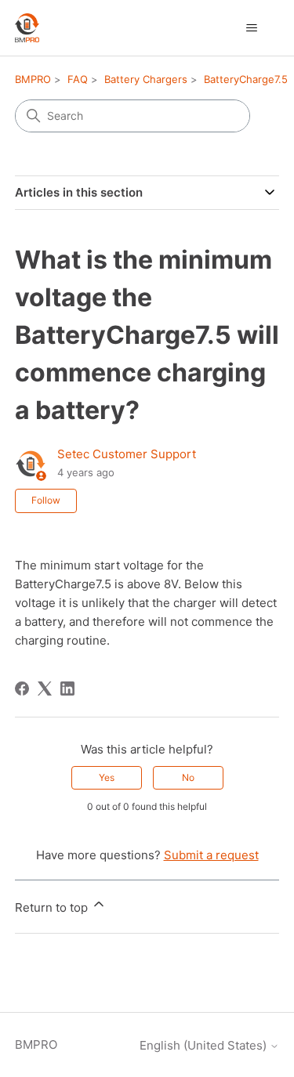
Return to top (53, 907)
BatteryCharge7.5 (246, 79)
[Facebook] (22, 688)
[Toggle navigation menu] (251, 28)
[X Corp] (45, 688)
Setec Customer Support (126, 453)
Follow (45, 500)
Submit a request (211, 855)
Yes (106, 777)
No (188, 777)
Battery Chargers (145, 79)
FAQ (77, 79)
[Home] (27, 27)
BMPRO (33, 79)
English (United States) (205, 1045)
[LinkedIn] (67, 688)
